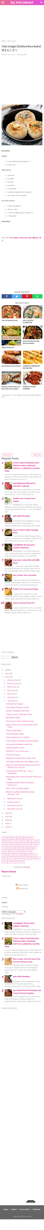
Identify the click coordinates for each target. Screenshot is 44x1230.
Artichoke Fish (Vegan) (14, 704)
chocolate (7, 844)
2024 (7, 820)
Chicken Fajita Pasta (13, 731)
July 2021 (11, 701)
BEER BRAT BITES (13, 718)
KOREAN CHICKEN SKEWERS (29, 388)
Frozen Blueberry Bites (15, 734)
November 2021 (13, 805)
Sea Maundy (23, 888)
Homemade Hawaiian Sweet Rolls (19, 744)
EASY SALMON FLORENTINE (28, 321)
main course (27, 851)
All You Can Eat (22, 2)
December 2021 (13, 809)
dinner (26, 848)
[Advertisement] (22, 22)
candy (20, 841)
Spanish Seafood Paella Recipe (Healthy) (31, 342)
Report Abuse (9, 871)
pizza (4, 858)
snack (27, 858)
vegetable (20, 862)
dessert (14, 848)
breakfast (29, 837)
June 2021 (11, 697)
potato (11, 858)
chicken (36, 841)
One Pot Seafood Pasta (10, 320)
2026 (7, 827)
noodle (17, 855)
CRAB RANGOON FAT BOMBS (17, 737)
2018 (7, 670)
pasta (34, 855)
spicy (4, 862)
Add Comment (21, 54)
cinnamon (17, 844)
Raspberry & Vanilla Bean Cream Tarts (21, 758)
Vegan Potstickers (8, 347)
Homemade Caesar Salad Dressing (20, 721)
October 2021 (12, 802)
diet (20, 848)
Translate (19, 914)
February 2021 (13, 683)
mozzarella (7, 855)
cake (14, 841)
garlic (5, 851)
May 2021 (11, 694)
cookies (6, 848)
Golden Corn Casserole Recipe (25, 589)
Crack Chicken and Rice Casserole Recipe (22, 741)
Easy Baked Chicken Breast (11, 366)
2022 (7, 813)
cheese (28, 841)
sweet (11, 862)
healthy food (15, 851)
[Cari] (41, 2)
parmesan (26, 855)
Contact (14, 1209)
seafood (19, 858)
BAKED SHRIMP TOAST (15, 748)
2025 (7, 823)
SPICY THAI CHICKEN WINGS (17, 788)
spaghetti (36, 858)
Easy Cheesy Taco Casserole (24, 575)
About (6, 1209)
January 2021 (12, 680)
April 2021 (11, 690)
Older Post (37, 455)
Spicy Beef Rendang (21, 516)
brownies (6, 841)
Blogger (27, 867)
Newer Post (7, 455)
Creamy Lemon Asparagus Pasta (19, 714)
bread (20, 837)
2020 (7, 673)
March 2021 (12, 687)
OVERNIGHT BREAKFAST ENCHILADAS (31, 367)
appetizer (6, 837)
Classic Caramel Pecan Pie (24, 603)
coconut (26, 844)
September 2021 (14, 799)
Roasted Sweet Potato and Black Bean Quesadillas (11, 388)
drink (34, 848)
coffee (35, 844)
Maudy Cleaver (23, 885)
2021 (7, 677)
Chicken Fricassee (13, 755)
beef (14, 837)
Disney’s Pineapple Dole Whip (17, 711)
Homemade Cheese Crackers (17, 707)
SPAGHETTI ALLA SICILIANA (17, 751)
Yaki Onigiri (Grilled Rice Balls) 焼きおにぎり (22, 762)
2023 (7, 817)
